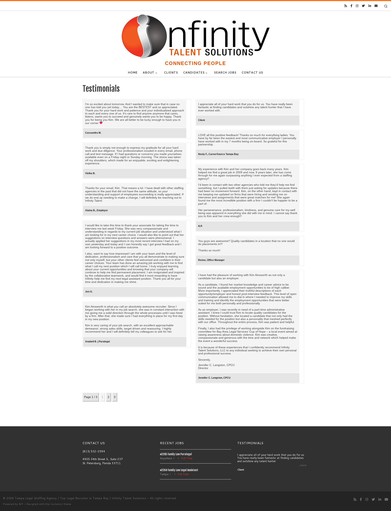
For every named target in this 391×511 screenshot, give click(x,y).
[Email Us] (376, 5)
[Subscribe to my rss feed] (345, 5)
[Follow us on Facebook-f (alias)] (351, 5)
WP (21, 504)
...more (302, 465)
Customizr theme (60, 504)
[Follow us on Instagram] (357, 5)
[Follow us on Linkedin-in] (369, 5)
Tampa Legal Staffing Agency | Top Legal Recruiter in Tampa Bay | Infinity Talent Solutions (80, 498)
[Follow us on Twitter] (363, 5)
